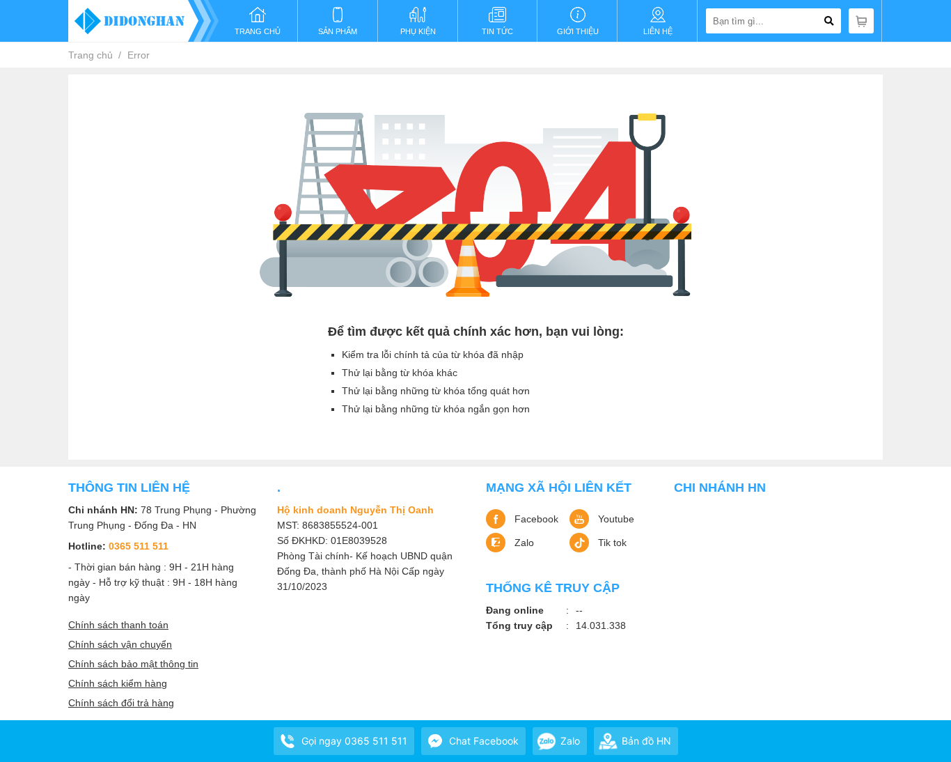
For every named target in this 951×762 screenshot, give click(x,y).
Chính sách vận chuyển (120, 644)
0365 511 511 (138, 546)
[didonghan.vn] (143, 21)
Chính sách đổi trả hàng (121, 702)
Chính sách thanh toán (118, 624)
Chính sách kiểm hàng (117, 683)
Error (138, 55)
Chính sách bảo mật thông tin (133, 663)
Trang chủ (90, 55)
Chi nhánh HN (720, 488)
